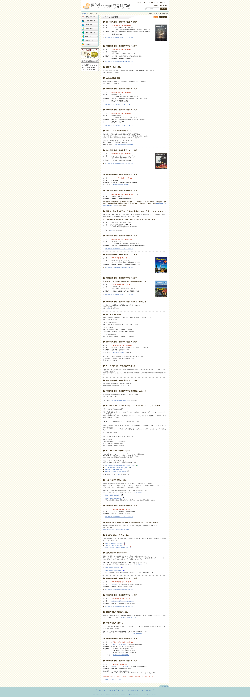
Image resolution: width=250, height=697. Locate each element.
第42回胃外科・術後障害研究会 (121, 655)
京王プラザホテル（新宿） (120, 644)
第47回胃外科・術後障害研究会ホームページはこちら (119, 267)
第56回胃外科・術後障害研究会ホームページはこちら (119, 37)
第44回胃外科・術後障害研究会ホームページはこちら (119, 589)
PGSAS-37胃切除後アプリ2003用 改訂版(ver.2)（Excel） (120, 465)
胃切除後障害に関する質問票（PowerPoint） (117, 547)
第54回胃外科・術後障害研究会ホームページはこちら (119, 104)
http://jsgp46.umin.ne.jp (118, 352)
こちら (111, 230)
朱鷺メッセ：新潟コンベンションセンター (123, 601)
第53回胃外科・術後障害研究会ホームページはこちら (119, 125)
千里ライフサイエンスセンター (120, 666)
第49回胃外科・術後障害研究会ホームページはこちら (119, 249)
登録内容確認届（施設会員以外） (114, 498)
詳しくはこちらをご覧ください (129, 617)
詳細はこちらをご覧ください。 (113, 679)
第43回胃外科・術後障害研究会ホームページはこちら (119, 606)
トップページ (101, 690)
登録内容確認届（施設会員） (112, 495)
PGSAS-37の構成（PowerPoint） (114, 545)
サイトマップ (122, 690)
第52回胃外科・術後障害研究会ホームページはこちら (119, 163)
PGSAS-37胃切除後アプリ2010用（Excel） (116, 467)
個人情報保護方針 (133, 690)
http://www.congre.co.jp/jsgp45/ (120, 400)
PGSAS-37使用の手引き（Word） (114, 543)
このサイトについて (147, 690)
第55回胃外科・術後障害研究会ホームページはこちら (119, 61)
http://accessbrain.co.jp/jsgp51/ (121, 184)
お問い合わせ (111, 690)
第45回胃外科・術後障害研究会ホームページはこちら (119, 517)
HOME (84, 13)
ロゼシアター (115, 584)
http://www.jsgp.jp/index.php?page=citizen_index (116, 529)
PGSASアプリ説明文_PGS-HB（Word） (115, 471)
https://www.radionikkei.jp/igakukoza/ (124, 144)
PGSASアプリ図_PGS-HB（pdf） (114, 469)
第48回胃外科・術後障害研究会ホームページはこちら (119, 294)
